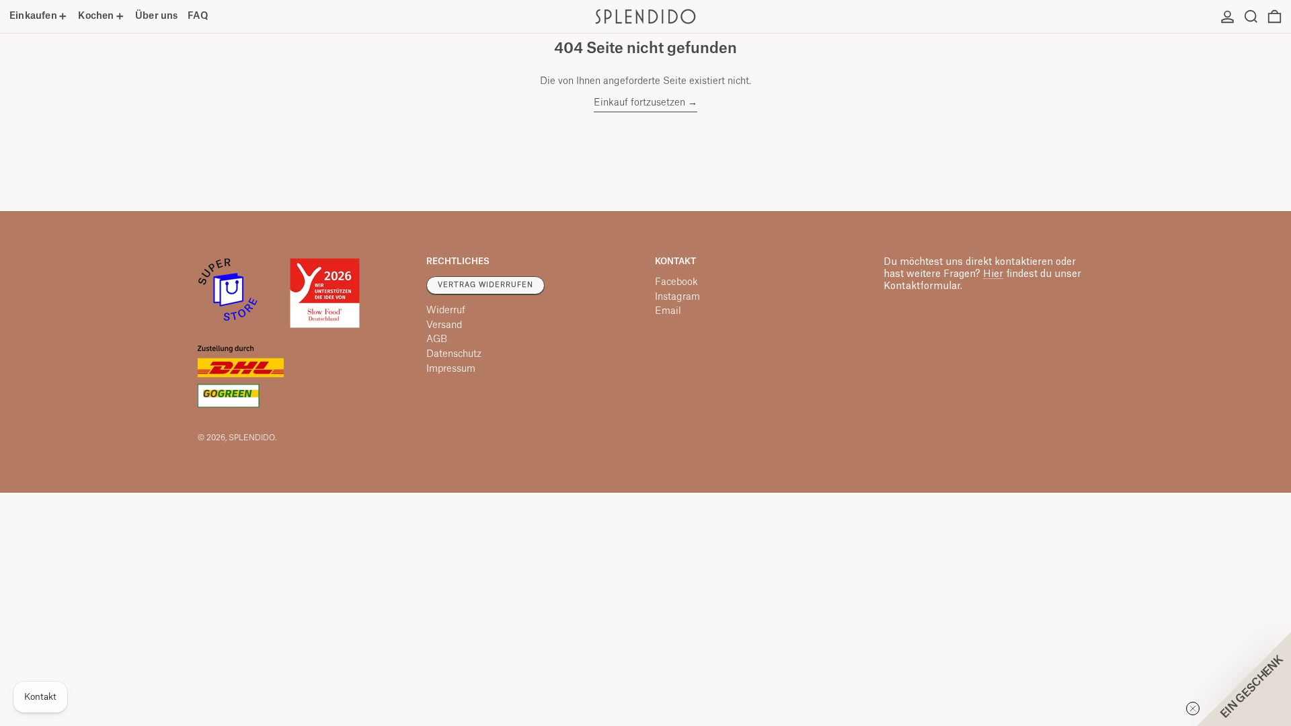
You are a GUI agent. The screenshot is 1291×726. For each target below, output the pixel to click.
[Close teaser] (1193, 708)
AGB (436, 339)
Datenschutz (453, 354)
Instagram (677, 297)
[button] (1251, 16)
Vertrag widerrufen (485, 285)
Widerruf (445, 310)
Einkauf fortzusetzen (639, 103)
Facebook (676, 282)
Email (668, 311)
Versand (444, 325)
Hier (993, 274)
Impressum (450, 369)
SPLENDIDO (252, 438)
